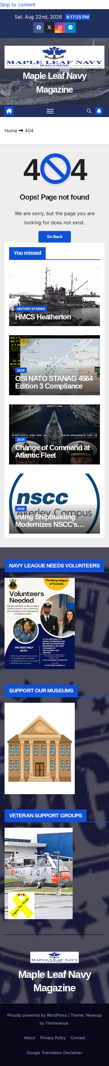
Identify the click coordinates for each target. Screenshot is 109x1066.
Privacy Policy (53, 1037)
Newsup (94, 1015)
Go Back (54, 236)
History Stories (31, 309)
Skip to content (17, 5)
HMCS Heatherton (43, 317)
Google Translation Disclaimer (54, 1052)
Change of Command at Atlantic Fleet (52, 451)
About (29, 1037)
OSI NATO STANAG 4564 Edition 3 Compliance (54, 382)
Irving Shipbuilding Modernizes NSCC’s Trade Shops (46, 524)
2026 (21, 370)
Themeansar (56, 1023)
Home (11, 130)
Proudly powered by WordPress (37, 1015)
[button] (89, 111)
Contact (78, 1037)
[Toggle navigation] (50, 111)
